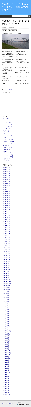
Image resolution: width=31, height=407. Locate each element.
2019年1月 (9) (6, 301)
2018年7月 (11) (6, 313)
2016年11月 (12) (7, 353)
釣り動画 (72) (6, 145)
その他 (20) (7, 161)
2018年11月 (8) (6, 305)
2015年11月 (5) (6, 372)
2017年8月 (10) (6, 335)
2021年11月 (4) (6, 233)
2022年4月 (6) (6, 225)
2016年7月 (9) (6, 361)
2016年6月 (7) (6, 362)
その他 (8, 89)
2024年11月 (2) (6, 181)
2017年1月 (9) (6, 349)
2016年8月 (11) (6, 358)
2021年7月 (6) (6, 241)
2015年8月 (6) (6, 378)
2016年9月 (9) (6, 357)
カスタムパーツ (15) (9, 139)
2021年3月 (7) (6, 249)
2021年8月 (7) (6, 239)
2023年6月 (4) (6, 197)
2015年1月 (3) (6, 392)
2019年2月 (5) (6, 299)
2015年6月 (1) (6, 382)
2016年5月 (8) (6, 365)
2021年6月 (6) (6, 243)
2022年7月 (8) (6, 219)
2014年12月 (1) (6, 394)
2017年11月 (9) (6, 329)
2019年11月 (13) (7, 281)
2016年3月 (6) (6, 368)
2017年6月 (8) (6, 339)
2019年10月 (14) (7, 283)
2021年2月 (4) (6, 251)
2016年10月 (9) (6, 354)
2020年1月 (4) (6, 277)
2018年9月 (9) (6, 309)
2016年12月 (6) (6, 351)
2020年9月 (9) (6, 261)
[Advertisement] (15, 103)
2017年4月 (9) (6, 343)
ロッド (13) (7, 133)
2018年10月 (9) (6, 307)
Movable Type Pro (23, 403)
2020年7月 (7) (6, 265)
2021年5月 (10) (6, 245)
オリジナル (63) (8, 147)
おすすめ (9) (7, 149)
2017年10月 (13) (7, 331)
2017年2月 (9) (6, 347)
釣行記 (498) (6, 118)
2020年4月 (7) (6, 271)
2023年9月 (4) (6, 191)
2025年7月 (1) (6, 177)
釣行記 (12, 89)
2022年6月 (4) (6, 221)
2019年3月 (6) (6, 297)
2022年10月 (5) (6, 213)
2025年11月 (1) (6, 173)
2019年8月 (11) (6, 287)
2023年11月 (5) (6, 187)
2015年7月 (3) (6, 380)
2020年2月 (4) (6, 275)
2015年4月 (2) (6, 386)
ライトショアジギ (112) (9, 120)
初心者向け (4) (7, 153)
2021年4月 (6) (6, 247)
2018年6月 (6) (6, 315)
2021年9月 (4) (6, 237)
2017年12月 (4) (6, 327)
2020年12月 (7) (6, 255)
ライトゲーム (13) (8, 124)
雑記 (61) (5, 151)
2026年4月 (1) (6, 171)
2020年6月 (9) (6, 267)
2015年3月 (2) (6, 388)
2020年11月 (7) (6, 257)
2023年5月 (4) (6, 199)
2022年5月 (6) (6, 223)
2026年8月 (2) (6, 167)
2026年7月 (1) (6, 169)
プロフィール (9, 403)
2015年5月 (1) (6, 384)
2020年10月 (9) (6, 259)
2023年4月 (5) (6, 201)
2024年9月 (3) (6, 183)
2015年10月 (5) (6, 374)
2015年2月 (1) (6, 390)
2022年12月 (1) (6, 209)
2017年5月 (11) (6, 341)
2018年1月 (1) (6, 325)
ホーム (3, 403)
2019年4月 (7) (6, 295)
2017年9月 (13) (6, 333)
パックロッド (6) (8, 135)
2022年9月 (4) (6, 215)
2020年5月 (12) (6, 269)
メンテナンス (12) (8, 155)
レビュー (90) (6, 130)
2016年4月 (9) (6, 366)
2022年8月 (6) (6, 217)
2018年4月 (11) (6, 319)
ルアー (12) (7, 137)
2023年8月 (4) (6, 193)
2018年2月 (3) (6, 323)
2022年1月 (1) (6, 229)
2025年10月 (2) (6, 175)
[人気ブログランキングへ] (13, 30)
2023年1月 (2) (6, 207)
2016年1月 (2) (6, 370)
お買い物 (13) (7, 159)
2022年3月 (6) (6, 227)
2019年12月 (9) (6, 279)
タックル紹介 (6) (8, 143)
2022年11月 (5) (6, 211)
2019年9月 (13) (6, 285)
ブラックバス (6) (8, 126)
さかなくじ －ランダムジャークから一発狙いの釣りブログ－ (15, 7)
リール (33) (7, 131)
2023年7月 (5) (6, 195)
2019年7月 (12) (6, 289)
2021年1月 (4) (6, 253)
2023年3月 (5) (6, 203)
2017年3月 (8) (6, 345)
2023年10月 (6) (6, 189)
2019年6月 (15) (6, 291)
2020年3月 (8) (6, 273)
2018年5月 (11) (6, 317)
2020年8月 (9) (6, 263)
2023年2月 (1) (6, 205)
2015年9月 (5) (6, 376)
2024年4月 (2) (6, 185)
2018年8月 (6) (6, 311)
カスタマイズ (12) (8, 157)
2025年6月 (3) (6, 179)
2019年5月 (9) (6, 293)
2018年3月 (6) (6, 321)
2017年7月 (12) (6, 337)
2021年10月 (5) (6, 235)
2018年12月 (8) (6, 303)
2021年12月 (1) (6, 231)
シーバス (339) (7, 122)
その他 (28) (7, 128)
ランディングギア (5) (9, 141)
